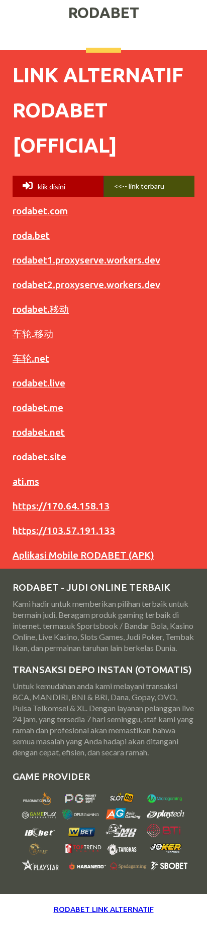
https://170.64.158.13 (61, 505)
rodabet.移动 (41, 309)
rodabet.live (39, 382)
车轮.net (31, 358)
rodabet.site (39, 456)
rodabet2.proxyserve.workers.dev (86, 284)
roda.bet (31, 235)
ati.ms (26, 481)
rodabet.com (40, 210)
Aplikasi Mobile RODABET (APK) (83, 555)
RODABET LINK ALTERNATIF (104, 909)
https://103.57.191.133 (64, 530)
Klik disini (51, 186)
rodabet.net (39, 432)
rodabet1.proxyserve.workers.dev (86, 260)
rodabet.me (38, 407)
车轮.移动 (33, 333)
